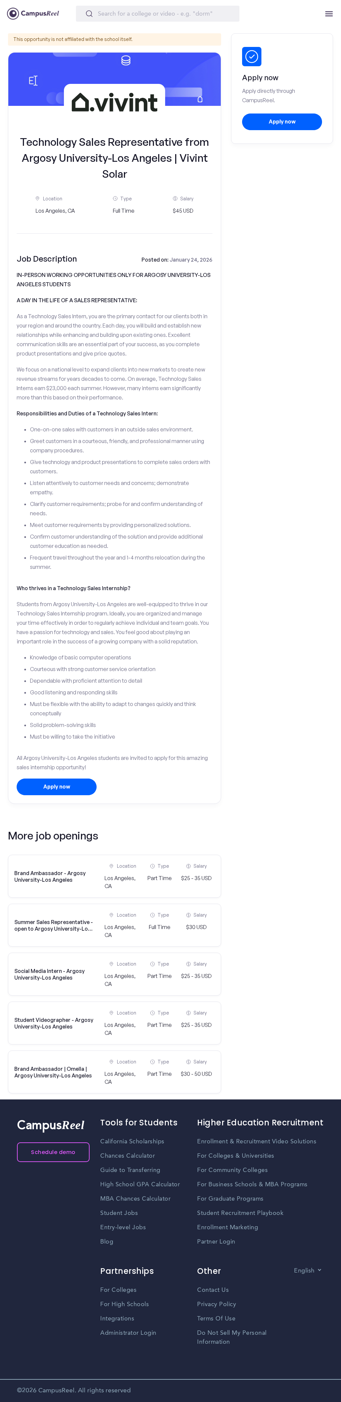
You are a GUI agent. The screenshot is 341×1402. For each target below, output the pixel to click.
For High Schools (124, 1304)
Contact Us (213, 1290)
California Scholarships (132, 1142)
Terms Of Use (216, 1319)
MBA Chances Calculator (135, 1199)
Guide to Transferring (130, 1170)
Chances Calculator (127, 1156)
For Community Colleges (232, 1170)
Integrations (117, 1319)
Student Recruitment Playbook (240, 1213)
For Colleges (118, 1290)
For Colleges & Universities (235, 1156)
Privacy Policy (216, 1304)
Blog (106, 1242)
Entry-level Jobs (123, 1228)
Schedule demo (53, 1152)
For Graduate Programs (230, 1199)
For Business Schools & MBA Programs (252, 1185)
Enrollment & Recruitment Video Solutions (256, 1142)
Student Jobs (119, 1213)
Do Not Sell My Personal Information (232, 1337)
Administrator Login (128, 1333)
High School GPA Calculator (140, 1185)
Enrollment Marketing (227, 1228)
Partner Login (216, 1242)
